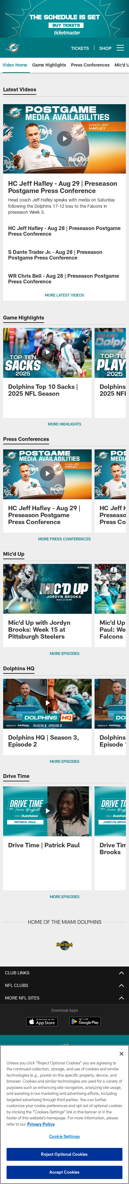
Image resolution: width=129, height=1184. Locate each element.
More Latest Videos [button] (64, 295)
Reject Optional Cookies (64, 1154)
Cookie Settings (64, 1136)
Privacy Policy (41, 1124)
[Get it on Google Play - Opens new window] (85, 1024)
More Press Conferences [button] (64, 539)
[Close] (121, 1054)
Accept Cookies (64, 1172)
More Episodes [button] (65, 653)
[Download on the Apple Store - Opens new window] (42, 1022)
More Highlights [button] (64, 424)
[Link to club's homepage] (12, 45)
